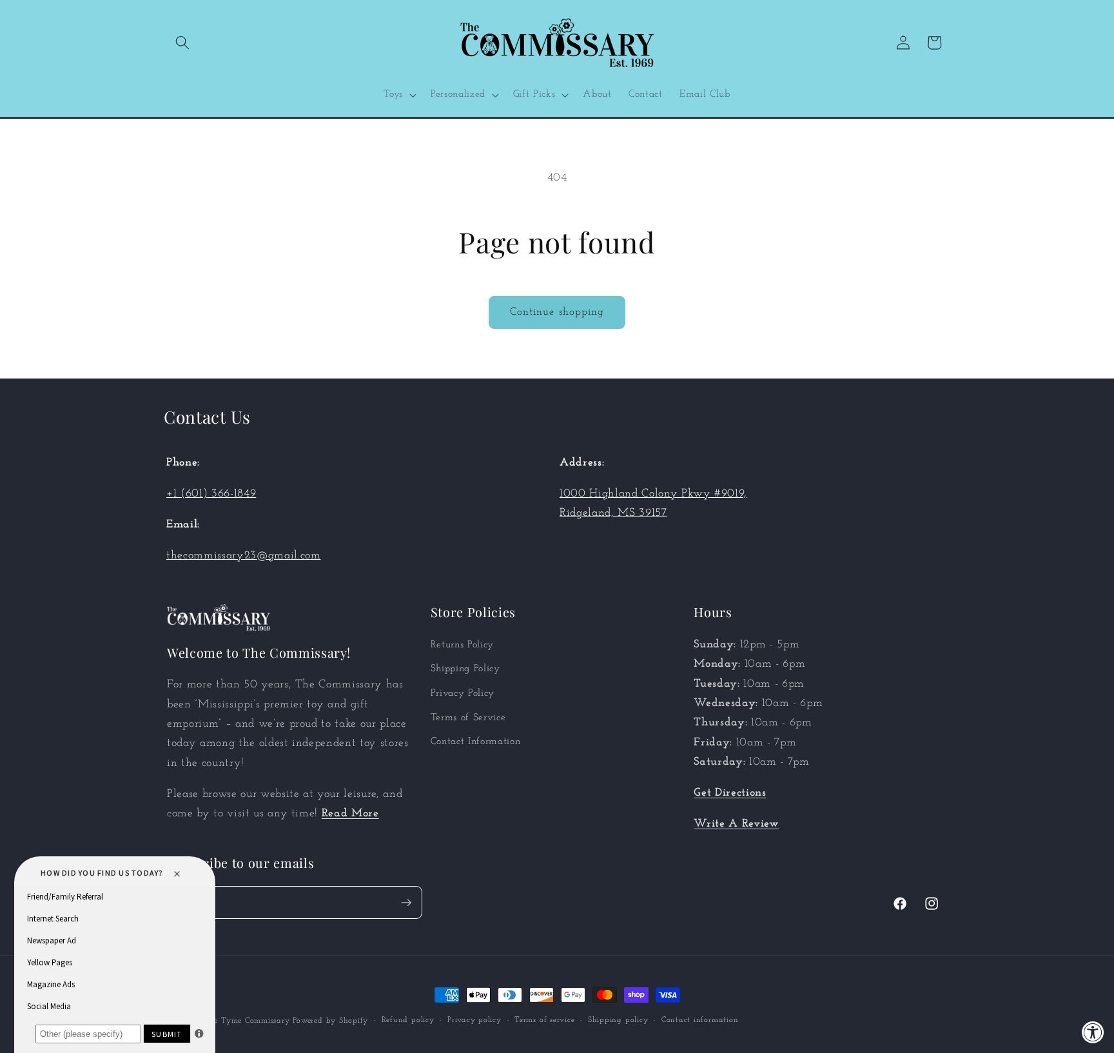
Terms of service (544, 1020)
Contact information (700, 1020)
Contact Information (476, 741)
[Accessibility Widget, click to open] (1093, 1032)
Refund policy (408, 1020)
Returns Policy (462, 645)
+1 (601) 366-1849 (211, 493)
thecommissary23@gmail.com (243, 555)
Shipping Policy (465, 669)
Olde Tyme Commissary (244, 1021)
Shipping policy (618, 1020)
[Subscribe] (406, 903)
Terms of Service (468, 718)
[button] (182, 42)
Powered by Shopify (330, 1021)
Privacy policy (474, 1020)
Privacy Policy (462, 693)
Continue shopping (557, 312)
